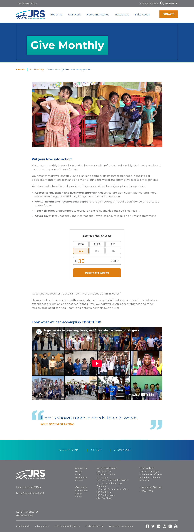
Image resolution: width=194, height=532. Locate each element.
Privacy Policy (42, 526)
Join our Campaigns (149, 471)
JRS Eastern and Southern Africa (112, 480)
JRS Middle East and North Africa (112, 489)
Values (78, 474)
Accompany (69, 450)
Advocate (123, 450)
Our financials (22, 526)
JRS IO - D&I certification (121, 526)
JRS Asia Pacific (104, 471)
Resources (122, 14)
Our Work (74, 14)
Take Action (142, 14)
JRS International (27, 3)
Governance (81, 477)
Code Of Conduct (94, 526)
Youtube (176, 526)
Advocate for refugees (151, 474)
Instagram (164, 526)
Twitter (153, 526)
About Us (56, 14)
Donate (168, 14)
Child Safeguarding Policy (67, 526)
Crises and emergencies (77, 69)
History (78, 471)
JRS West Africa (104, 498)
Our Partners (81, 490)
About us (81, 468)
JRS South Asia (104, 492)
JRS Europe (102, 477)
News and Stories (98, 14)
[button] (162, 3)
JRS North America (106, 474)
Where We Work (107, 468)
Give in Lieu (53, 69)
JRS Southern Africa (106, 495)
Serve (96, 450)
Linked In (170, 526)
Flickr (159, 526)
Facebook (147, 526)
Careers (79, 480)
